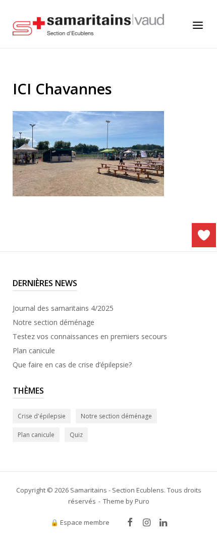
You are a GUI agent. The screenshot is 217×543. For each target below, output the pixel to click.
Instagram (147, 522)
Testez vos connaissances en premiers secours (90, 336)
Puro (142, 501)
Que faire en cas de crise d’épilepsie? (72, 364)
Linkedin (163, 522)
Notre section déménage (53, 322)
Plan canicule (34, 350)
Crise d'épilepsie (42, 416)
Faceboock (130, 522)
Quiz (76, 434)
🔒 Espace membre (80, 522)
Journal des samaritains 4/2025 (63, 308)
